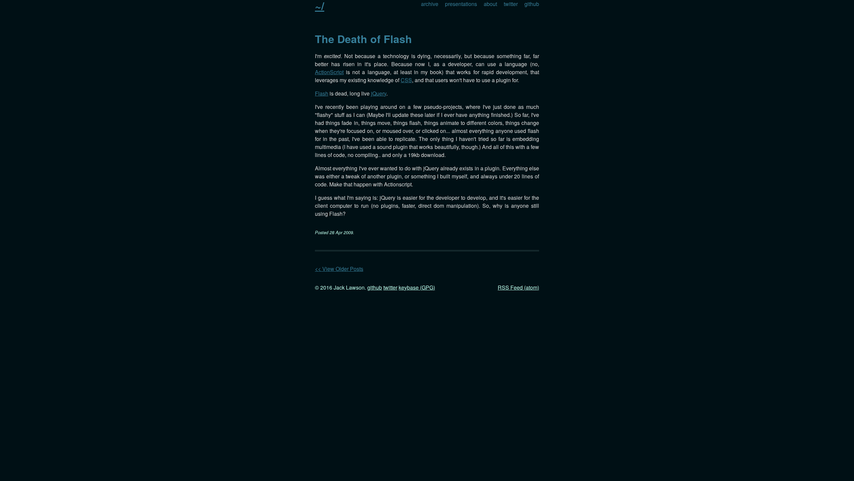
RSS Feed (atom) (518, 287)
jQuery (378, 93)
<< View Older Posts (339, 269)
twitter (511, 4)
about (490, 4)
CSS (406, 80)
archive (429, 4)
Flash (321, 93)
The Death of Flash (363, 38)
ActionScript (329, 72)
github (531, 4)
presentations (461, 4)
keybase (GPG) (417, 287)
